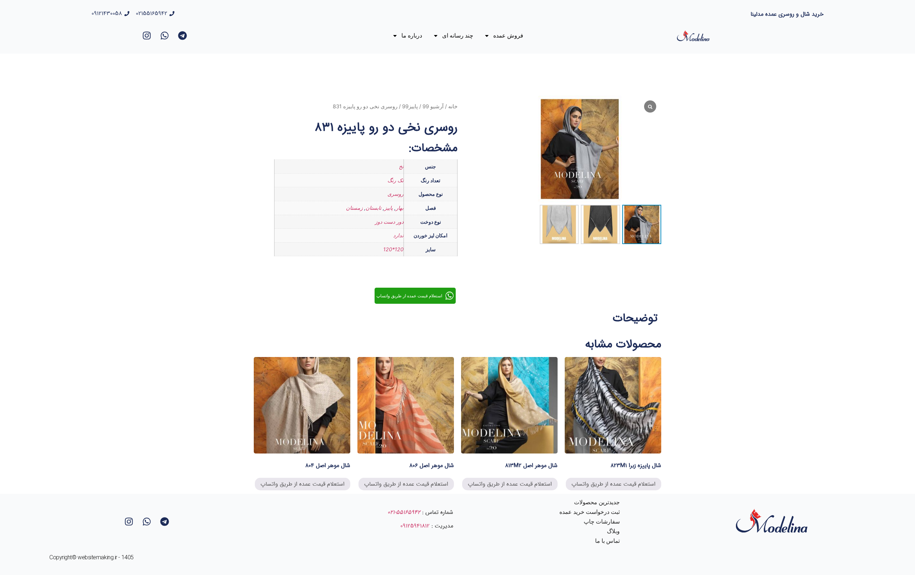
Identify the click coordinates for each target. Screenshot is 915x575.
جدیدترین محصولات (597, 502)
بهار (400, 208)
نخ (401, 166)
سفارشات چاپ (602, 521)
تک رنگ (395, 180)
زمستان (354, 208)
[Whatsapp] (165, 36)
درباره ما (411, 35)
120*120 (393, 249)
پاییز (388, 208)
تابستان (373, 208)
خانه (453, 106)
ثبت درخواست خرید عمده (589, 512)
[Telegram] (183, 36)
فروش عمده (508, 35)
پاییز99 (410, 106)
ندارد (398, 235)
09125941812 (415, 525)
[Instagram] (147, 36)
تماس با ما (607, 541)
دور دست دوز (389, 222)
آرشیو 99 (433, 106)
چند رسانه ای (457, 35)
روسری (395, 194)
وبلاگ (613, 531)
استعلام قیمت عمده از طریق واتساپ (614, 484)
